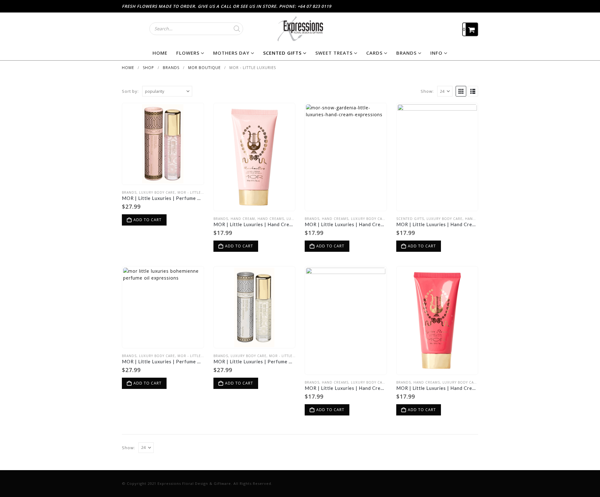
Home (160, 53)
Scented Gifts (282, 53)
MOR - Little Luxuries (199, 192)
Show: (427, 91)
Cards (374, 53)
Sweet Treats (333, 53)
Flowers (187, 53)
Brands (406, 53)
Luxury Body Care (157, 192)
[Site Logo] (300, 29)
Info (436, 53)
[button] (461, 91)
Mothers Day (231, 53)
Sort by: (130, 91)
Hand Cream (243, 218)
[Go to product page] (162, 144)
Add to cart (147, 219)
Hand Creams (271, 218)
